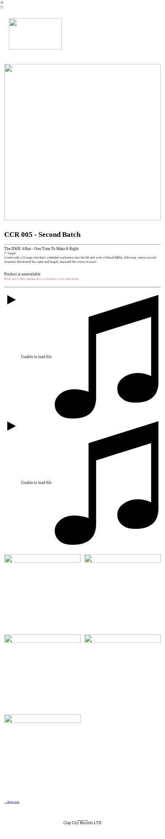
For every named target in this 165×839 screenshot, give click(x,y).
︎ (82, 819)
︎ (2, 7)
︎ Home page (11, 801)
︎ (78, 819)
